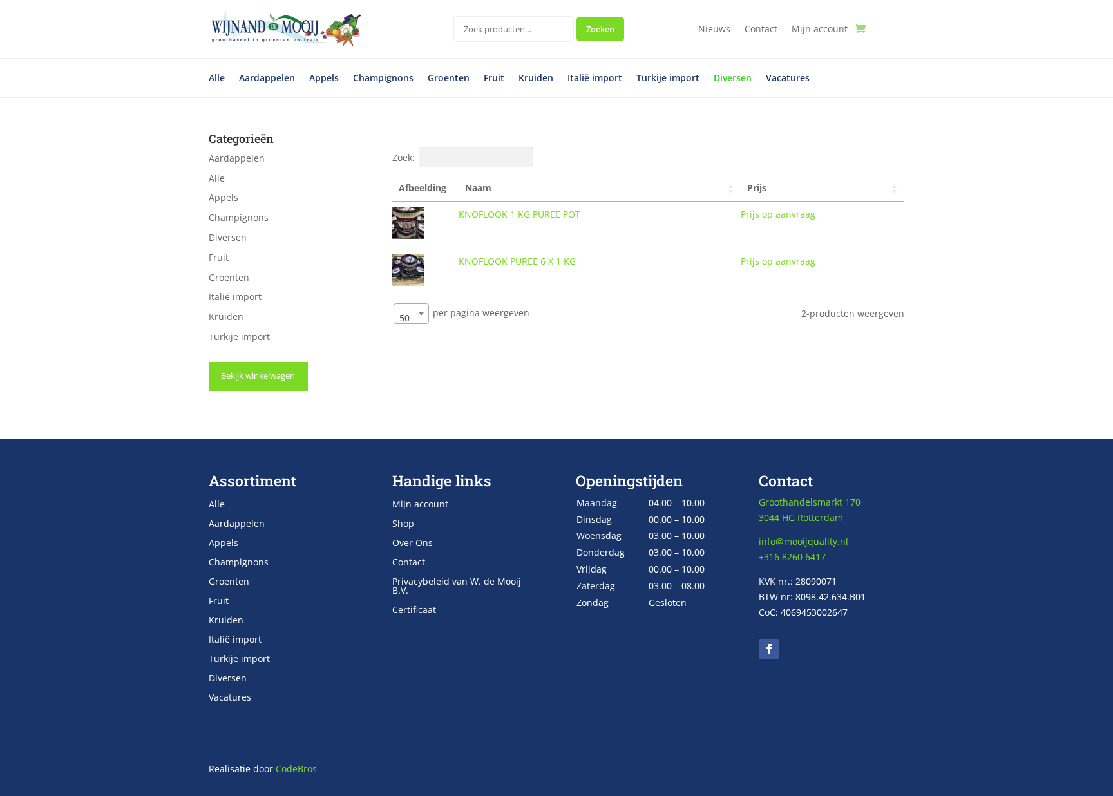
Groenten (449, 78)
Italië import (594, 78)
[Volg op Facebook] (769, 649)
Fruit (494, 78)
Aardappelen (267, 78)
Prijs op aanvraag (778, 214)
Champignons (383, 78)
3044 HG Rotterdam (801, 517)
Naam (478, 188)
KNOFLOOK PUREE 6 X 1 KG (517, 261)
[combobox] (411, 313)
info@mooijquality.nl (803, 541)
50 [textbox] (404, 318)
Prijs (756, 188)
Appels (324, 78)
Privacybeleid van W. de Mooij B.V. (456, 586)
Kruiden (535, 78)
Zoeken (600, 29)
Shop (403, 524)
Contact (761, 29)
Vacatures (788, 78)
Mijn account (820, 29)
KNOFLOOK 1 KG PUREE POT (519, 214)
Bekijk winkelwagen (258, 375)
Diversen (733, 78)
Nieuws (714, 29)
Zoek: (403, 157)
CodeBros (296, 769)
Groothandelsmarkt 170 (810, 502)
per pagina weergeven (464, 315)
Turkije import (667, 78)
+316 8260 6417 (792, 557)
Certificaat (414, 610)
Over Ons (412, 543)
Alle (217, 78)
